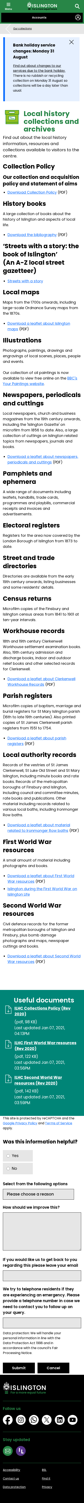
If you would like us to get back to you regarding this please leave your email (40, 1262)
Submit (19, 1367)
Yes (15, 1155)
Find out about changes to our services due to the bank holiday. (39, 68)
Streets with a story (25, 281)
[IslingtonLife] (22, 1451)
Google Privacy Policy (20, 1123)
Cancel (53, 1367)
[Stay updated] (9, 1451)
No (14, 1168)
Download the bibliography (32, 234)
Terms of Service (58, 1123)
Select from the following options (35, 1184)
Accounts (39, 17)
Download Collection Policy (32, 192)
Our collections (22, 28)
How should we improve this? (31, 1207)
